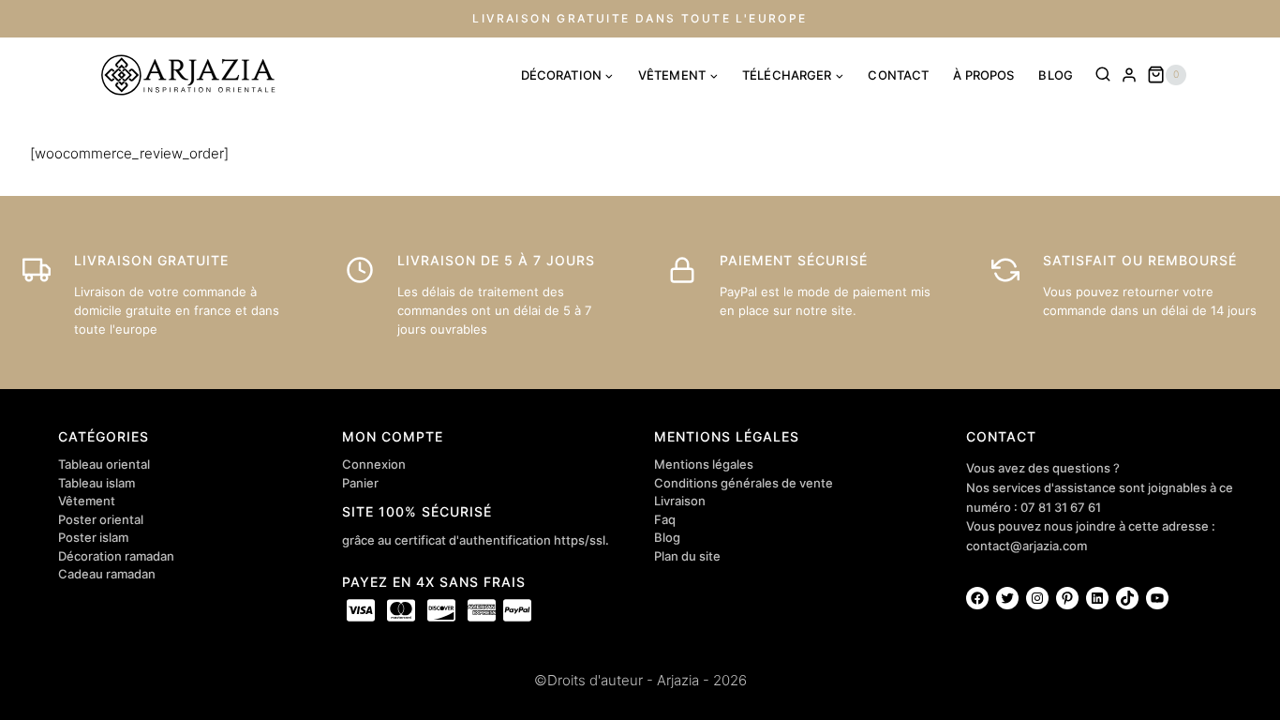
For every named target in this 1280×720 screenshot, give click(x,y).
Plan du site (687, 555)
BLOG (1055, 75)
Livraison (680, 500)
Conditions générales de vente (743, 482)
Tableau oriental (104, 464)
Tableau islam (96, 482)
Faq (665, 519)
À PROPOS (983, 75)
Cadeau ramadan (107, 573)
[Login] (1129, 75)
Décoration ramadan (116, 555)
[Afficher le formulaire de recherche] (1102, 75)
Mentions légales (703, 464)
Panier (360, 482)
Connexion (374, 464)
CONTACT (898, 75)
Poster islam (93, 537)
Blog (667, 537)
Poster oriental (100, 519)
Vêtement (86, 500)
